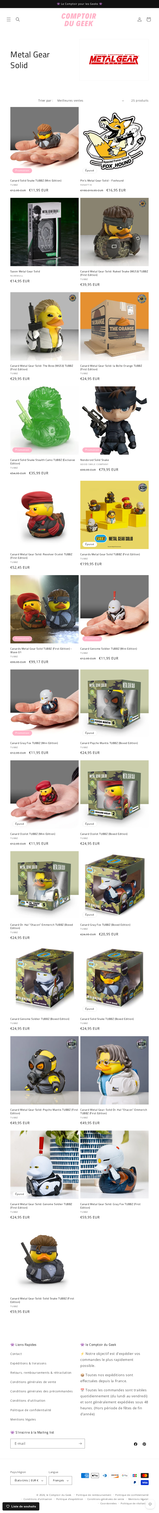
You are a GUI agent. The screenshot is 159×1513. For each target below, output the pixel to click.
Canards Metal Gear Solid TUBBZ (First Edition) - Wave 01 (41, 650)
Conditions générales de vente (33, 1382)
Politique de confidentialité (30, 1410)
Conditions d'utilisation (27, 1400)
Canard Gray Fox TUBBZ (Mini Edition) (34, 743)
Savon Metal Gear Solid (25, 271)
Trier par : (45, 100)
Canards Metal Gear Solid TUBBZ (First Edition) (110, 554)
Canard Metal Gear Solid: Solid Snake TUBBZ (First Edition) (42, 1300)
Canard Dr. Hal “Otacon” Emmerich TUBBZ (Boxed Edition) (41, 926)
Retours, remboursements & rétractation (41, 1373)
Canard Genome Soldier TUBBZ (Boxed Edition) (39, 1019)
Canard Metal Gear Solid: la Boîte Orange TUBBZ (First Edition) (111, 367)
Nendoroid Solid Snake (94, 460)
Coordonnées (108, 1503)
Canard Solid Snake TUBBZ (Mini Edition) (35, 180)
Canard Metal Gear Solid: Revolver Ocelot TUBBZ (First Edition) (41, 556)
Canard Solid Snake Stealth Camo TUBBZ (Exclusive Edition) (42, 461)
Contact (16, 1354)
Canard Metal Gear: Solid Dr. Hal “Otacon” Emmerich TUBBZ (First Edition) (113, 1111)
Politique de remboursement (93, 1494)
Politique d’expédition (69, 1499)
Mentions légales (23, 1419)
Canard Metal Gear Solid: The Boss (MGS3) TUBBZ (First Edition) (41, 367)
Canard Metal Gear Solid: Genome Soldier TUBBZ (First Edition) (41, 1205)
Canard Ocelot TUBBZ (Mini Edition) (32, 834)
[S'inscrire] (80, 1443)
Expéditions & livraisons (28, 1363)
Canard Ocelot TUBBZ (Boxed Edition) (104, 834)
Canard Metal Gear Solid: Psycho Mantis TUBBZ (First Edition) (44, 1111)
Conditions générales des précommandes (41, 1391)
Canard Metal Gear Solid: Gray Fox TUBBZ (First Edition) (110, 1205)
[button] (8, 19)
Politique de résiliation (135, 1503)
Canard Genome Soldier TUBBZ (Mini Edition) (108, 648)
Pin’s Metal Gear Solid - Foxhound (102, 180)
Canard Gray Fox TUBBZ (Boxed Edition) (105, 925)
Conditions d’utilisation (38, 1499)
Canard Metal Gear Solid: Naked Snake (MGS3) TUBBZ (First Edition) (114, 273)
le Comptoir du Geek (58, 1494)
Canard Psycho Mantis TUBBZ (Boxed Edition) (109, 743)
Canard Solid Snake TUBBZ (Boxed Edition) (107, 1019)
